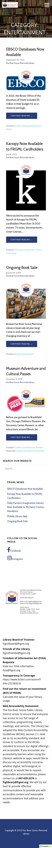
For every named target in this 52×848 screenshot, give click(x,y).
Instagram (17, 559)
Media (8, 129)
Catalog (24, 126)
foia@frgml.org (11, 670)
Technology (11, 253)
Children (18, 447)
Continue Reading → (22, 116)
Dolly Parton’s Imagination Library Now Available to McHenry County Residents (25, 507)
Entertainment (35, 126)
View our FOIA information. (18, 666)
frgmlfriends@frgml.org (16, 653)
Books (18, 126)
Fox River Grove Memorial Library (20, 63)
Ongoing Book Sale (21, 267)
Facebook (15, 550)
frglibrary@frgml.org (15, 782)
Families (31, 250)
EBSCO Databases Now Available (25, 488)
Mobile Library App (17, 516)
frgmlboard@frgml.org (16, 643)
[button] (48, 5)
